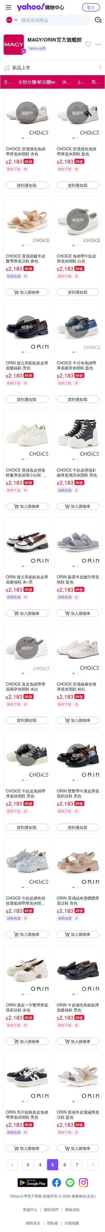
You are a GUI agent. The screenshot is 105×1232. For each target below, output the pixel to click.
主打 (8, 82)
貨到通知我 (26, 185)
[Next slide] (47, 113)
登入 (91, 7)
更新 (90, 1196)
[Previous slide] (7, 113)
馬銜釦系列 (96, 82)
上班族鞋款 (82, 82)
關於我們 (51, 1209)
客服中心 (30, 1209)
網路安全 (33, 1223)
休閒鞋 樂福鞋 (67, 82)
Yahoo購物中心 (40, 7)
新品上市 (21, 67)
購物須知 (72, 1209)
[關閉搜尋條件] (15, 19)
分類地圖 (71, 1223)
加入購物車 (29, 292)
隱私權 (52, 1223)
